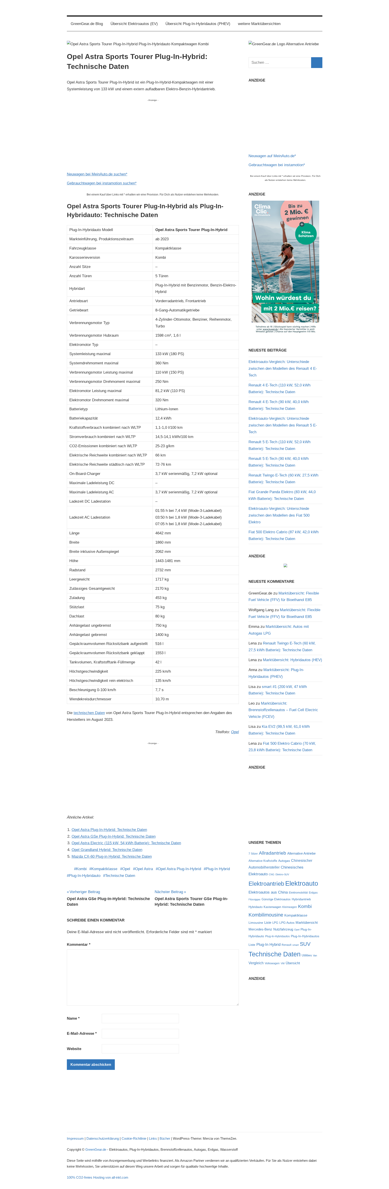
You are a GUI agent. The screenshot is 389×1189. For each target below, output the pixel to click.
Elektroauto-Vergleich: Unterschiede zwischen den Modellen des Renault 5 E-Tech (283, 425)
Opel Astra (144, 869)
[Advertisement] (153, 133)
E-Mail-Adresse (82, 1033)
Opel (235, 732)
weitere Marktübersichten (259, 24)
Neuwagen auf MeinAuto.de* (272, 156)
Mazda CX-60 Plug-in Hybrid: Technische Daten (112, 856)
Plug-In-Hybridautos (277, 936)
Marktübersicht (307, 922)
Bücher (165, 1138)
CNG (271, 874)
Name (73, 1018)
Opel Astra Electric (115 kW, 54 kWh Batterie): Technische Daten (126, 843)
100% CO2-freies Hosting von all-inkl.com (97, 1177)
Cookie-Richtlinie (134, 1138)
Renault (286, 944)
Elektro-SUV (282, 874)
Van (315, 955)
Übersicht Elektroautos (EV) (134, 24)
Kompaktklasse (104, 869)
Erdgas (313, 892)
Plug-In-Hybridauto (84, 876)
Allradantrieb (272, 852)
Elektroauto (301, 883)
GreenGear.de (95, 1149)
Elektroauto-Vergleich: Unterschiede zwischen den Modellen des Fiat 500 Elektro (279, 515)
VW (283, 963)
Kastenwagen (272, 907)
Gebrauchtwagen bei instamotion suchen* (102, 183)
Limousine (256, 922)
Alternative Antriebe (301, 853)
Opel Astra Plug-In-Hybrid (179, 869)
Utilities (307, 955)
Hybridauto (255, 907)
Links (153, 1138)
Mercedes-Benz (260, 929)
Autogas (284, 860)
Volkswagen (272, 963)
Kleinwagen (289, 907)
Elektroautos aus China (268, 892)
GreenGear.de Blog (87, 24)
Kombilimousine (266, 915)
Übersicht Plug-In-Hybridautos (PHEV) (197, 24)
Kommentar (78, 944)
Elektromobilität (298, 892)
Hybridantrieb (301, 899)
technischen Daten (89, 713)
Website (74, 1049)
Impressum (75, 1138)
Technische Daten (120, 876)
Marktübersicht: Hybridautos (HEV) (292, 660)
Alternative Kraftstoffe (263, 860)
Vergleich (256, 963)
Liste (267, 922)
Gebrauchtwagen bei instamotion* (277, 165)
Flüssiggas (254, 899)
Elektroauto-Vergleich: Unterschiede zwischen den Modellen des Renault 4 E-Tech (283, 368)
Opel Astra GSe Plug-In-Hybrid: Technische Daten (114, 836)
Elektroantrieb (266, 883)
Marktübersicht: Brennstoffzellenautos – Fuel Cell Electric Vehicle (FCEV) (283, 710)
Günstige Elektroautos (276, 899)
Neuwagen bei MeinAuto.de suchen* (97, 174)
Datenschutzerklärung (102, 1138)
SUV (305, 944)
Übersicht (293, 963)
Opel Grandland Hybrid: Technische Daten (107, 850)
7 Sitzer (253, 853)
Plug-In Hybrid (218, 869)
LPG (275, 922)
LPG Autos (286, 922)
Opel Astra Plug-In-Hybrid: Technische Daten (109, 830)
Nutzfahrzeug (283, 929)
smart (295, 945)
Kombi (81, 869)
